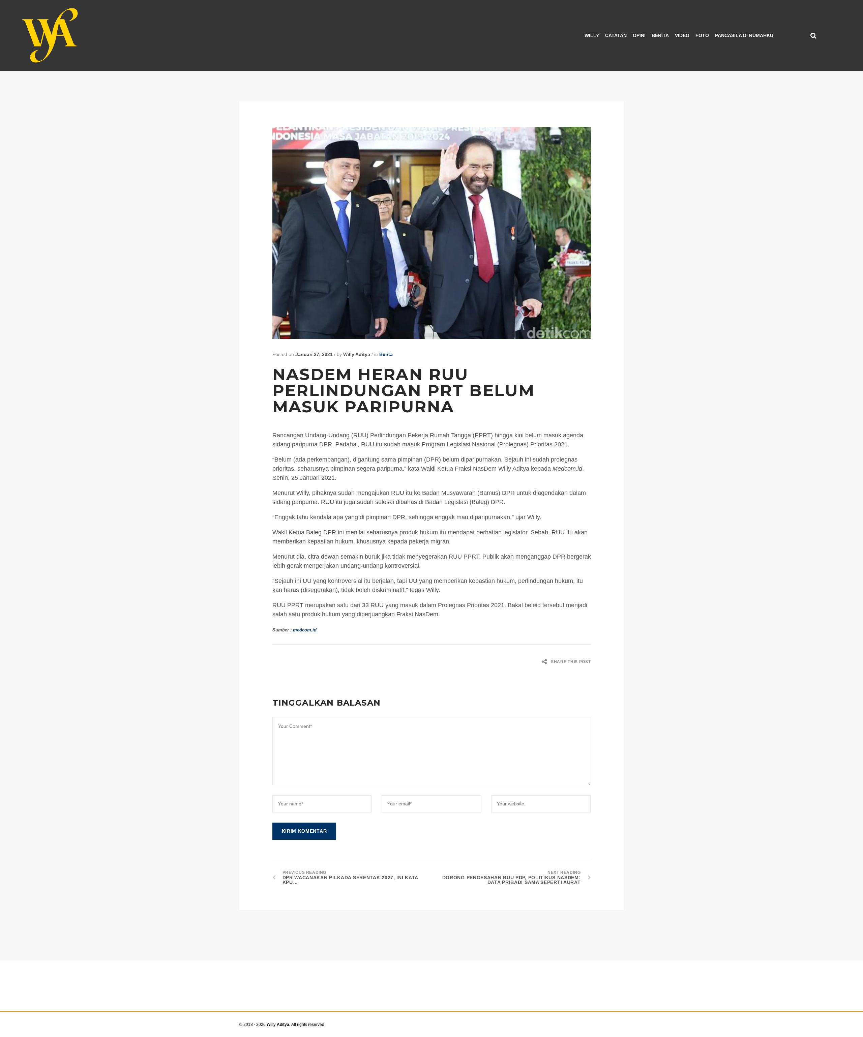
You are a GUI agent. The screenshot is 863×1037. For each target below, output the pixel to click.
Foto (702, 35)
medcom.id (305, 629)
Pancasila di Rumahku (744, 35)
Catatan (616, 35)
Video (682, 35)
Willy (592, 35)
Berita (660, 35)
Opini (639, 35)
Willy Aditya (356, 354)
